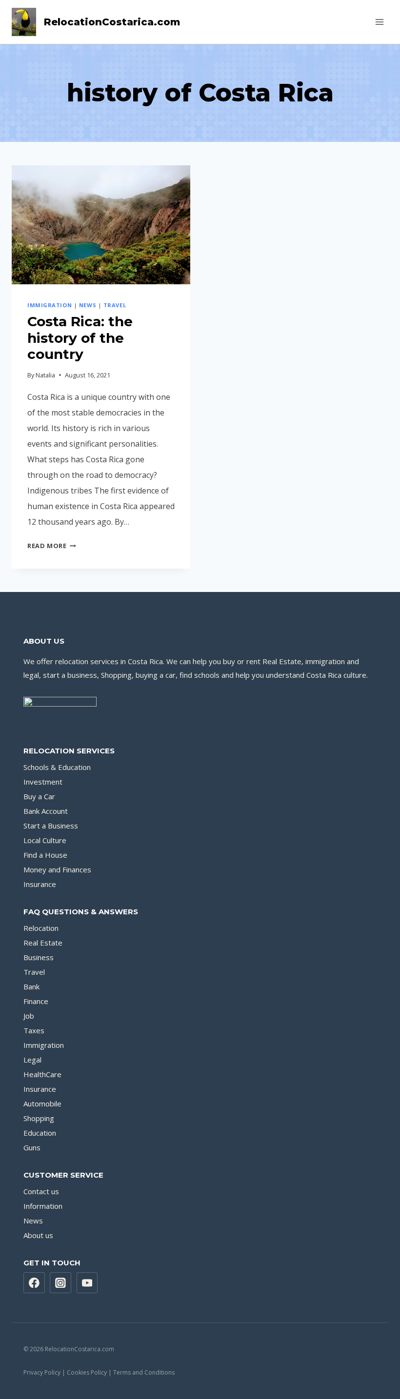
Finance (35, 1001)
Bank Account (45, 811)
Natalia (45, 375)
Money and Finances (57, 869)
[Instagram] (60, 1283)
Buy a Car (39, 796)
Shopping (38, 1118)
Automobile (42, 1103)
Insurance (39, 884)
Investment (42, 782)
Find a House (45, 855)
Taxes (33, 1030)
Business (38, 957)
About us (38, 1235)
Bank (31, 986)
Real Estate (42, 942)
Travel (114, 305)
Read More (51, 545)
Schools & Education (57, 767)
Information (42, 1206)
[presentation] (101, 224)
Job (28, 1016)
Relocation (41, 928)
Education (39, 1133)
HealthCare (42, 1074)
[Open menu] (379, 21)
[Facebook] (34, 1283)
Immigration (49, 305)
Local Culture (44, 840)
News (87, 305)
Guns (31, 1147)
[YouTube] (87, 1283)
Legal (32, 1059)
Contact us (41, 1191)
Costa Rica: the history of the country (80, 337)
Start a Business (50, 825)
